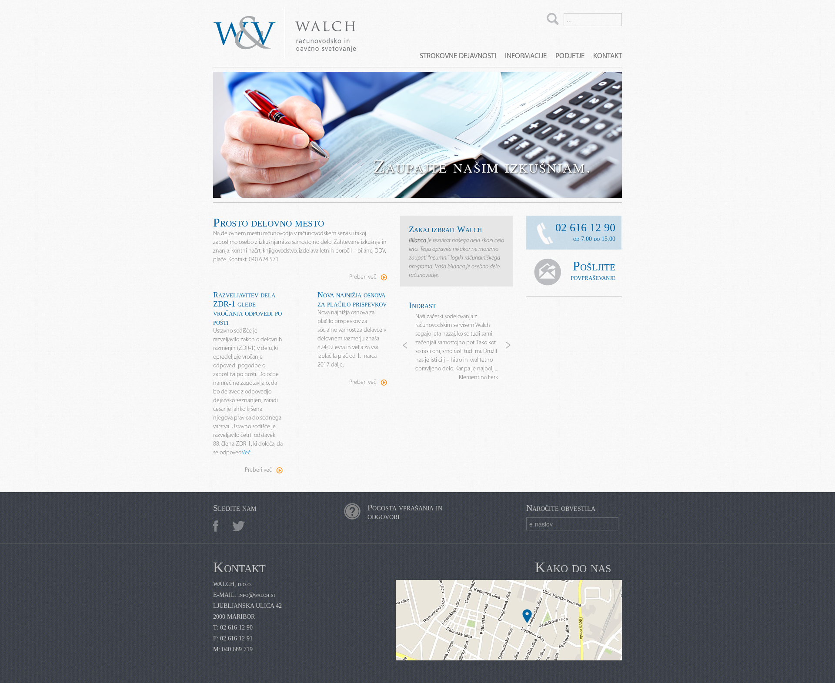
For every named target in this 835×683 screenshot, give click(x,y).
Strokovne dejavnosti (458, 56)
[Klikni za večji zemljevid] (509, 620)
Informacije (526, 56)
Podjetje (569, 56)
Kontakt (607, 56)
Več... (247, 453)
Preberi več (362, 277)
